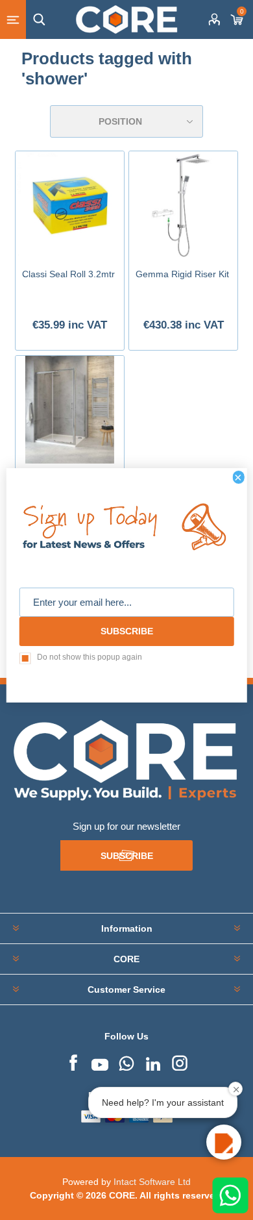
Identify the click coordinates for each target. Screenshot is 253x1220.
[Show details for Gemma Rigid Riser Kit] (183, 205)
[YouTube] (100, 1061)
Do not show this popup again (89, 657)
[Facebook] (73, 1061)
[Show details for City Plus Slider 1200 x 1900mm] (69, 410)
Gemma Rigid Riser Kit (182, 274)
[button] (224, 1142)
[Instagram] (179, 1061)
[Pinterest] (126, 1061)
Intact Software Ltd (152, 1181)
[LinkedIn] (153, 1061)
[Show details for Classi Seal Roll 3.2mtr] (69, 205)
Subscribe (127, 856)
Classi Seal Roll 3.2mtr (68, 274)
